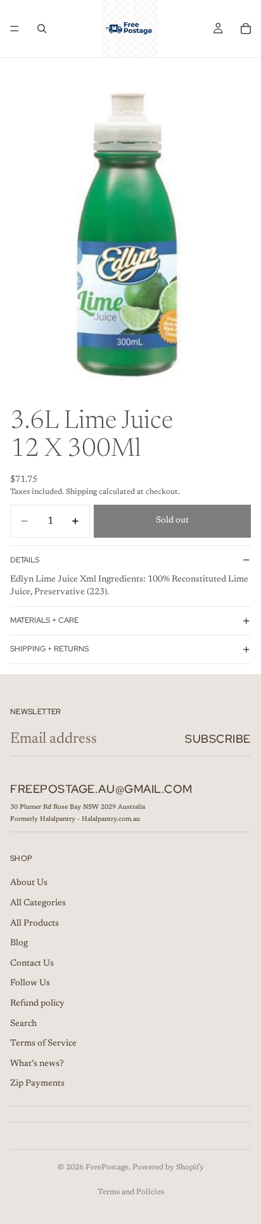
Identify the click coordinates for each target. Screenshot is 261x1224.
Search (23, 1024)
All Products (34, 923)
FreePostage (107, 1167)
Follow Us (30, 984)
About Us (29, 883)
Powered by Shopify (168, 1167)
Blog (19, 943)
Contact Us (32, 963)
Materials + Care (44, 620)
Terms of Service (43, 1043)
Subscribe (218, 738)
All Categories (38, 903)
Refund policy (37, 1003)
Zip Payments (37, 1084)
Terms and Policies (131, 1192)
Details (24, 560)
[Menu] (14, 28)
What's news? (37, 1064)
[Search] (42, 29)
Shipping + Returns (49, 649)
